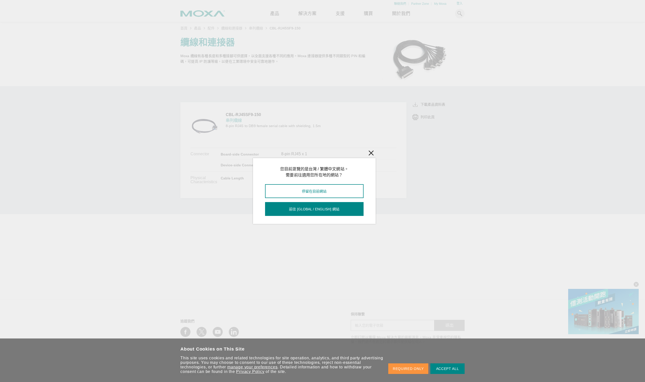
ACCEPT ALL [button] (447, 369)
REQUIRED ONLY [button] (408, 369)
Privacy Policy (250, 371)
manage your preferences (252, 367)
